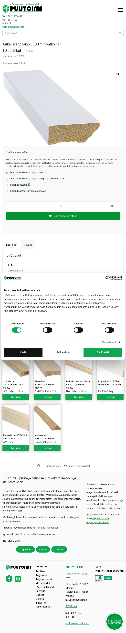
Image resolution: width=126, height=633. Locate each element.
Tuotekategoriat (54, 465)
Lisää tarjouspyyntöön (64, 215)
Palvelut (59, 549)
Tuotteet (41, 571)
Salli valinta (63, 352)
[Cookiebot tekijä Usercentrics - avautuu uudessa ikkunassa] (108, 278)
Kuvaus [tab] (28, 244)
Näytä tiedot (109, 342)
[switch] (47, 330)
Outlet (43, 549)
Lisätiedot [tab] (11, 244)
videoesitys (52, 527)
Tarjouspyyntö (44, 579)
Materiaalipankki (45, 586)
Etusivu (38, 466)
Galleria (40, 598)
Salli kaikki (103, 352)
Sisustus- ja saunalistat (78, 465)
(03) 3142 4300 (14, 15)
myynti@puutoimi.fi (97, 522)
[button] (118, 74)
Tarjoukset (25, 549)
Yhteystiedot (43, 582)
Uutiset (40, 594)
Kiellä (23, 352)
